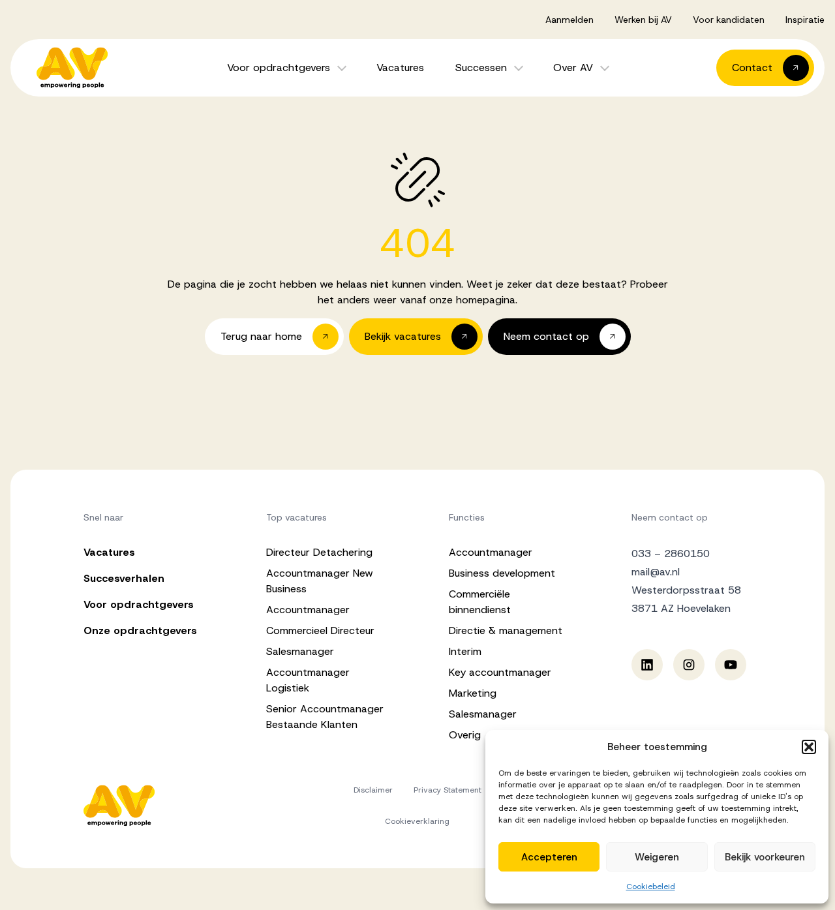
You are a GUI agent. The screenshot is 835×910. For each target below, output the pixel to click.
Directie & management (505, 630)
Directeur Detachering (319, 552)
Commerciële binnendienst (480, 601)
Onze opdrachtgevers (140, 630)
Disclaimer (373, 790)
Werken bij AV (643, 19)
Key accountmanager (500, 672)
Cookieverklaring (417, 821)
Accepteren (549, 857)
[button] (808, 746)
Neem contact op (669, 517)
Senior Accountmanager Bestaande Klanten (325, 716)
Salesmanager (300, 651)
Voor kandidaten (729, 19)
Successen (481, 67)
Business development (502, 573)
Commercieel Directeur (320, 630)
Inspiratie (805, 19)
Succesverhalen (124, 578)
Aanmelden (569, 19)
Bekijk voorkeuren (765, 857)
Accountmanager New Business (319, 581)
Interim (465, 651)
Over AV (573, 67)
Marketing (472, 693)
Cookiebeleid (650, 886)
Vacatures (400, 67)
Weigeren (657, 857)
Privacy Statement (447, 790)
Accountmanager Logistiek (308, 680)
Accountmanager (308, 609)
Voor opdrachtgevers (278, 67)
